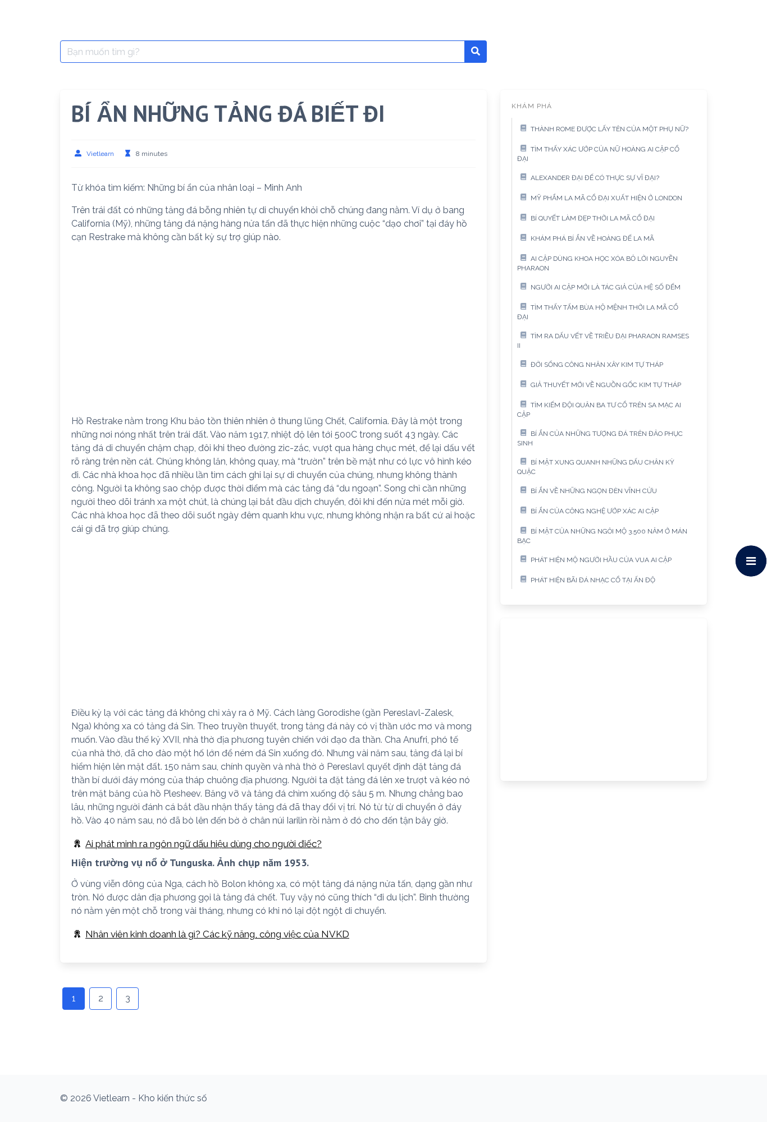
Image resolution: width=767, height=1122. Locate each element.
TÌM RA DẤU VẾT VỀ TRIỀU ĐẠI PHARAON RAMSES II (603, 341)
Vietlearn (100, 154)
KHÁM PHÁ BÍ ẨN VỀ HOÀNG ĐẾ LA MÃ (592, 238)
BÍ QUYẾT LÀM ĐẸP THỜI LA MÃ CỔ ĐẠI (593, 218)
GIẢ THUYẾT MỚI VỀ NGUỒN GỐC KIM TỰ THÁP (606, 385)
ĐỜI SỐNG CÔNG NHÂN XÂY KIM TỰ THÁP (597, 365)
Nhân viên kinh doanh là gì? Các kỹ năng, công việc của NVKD (217, 934)
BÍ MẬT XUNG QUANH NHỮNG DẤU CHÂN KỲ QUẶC (595, 467)
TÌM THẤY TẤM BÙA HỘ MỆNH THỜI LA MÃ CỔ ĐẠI (597, 312)
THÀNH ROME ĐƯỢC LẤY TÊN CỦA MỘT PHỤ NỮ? (609, 129)
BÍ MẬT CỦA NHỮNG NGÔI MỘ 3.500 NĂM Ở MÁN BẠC (602, 536)
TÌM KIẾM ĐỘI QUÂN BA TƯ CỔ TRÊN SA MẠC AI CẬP (599, 410)
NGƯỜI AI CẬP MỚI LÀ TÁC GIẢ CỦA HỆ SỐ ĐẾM (606, 287)
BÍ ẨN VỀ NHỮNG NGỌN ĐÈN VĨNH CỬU (594, 491)
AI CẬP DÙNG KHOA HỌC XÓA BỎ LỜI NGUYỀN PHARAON (597, 264)
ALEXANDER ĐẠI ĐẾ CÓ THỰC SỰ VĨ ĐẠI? (595, 178)
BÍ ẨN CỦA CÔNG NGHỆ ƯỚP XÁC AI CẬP (595, 511)
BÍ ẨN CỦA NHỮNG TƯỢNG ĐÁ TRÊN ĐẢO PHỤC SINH (600, 439)
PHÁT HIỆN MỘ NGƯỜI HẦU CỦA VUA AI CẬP (601, 560)
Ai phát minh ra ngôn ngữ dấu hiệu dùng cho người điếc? (203, 843)
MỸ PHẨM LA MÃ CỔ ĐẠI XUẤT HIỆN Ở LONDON (606, 198)
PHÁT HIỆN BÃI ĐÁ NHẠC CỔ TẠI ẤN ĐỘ (593, 580)
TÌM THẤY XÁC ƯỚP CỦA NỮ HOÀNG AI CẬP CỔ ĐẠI (598, 154)
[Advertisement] (273, 331)
